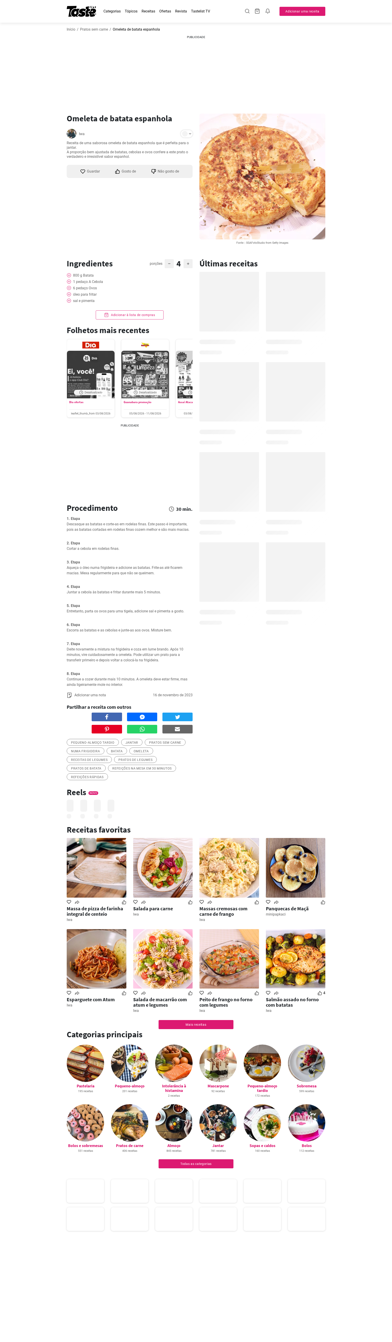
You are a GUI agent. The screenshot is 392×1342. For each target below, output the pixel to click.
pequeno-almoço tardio (93, 742)
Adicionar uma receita (302, 11)
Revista (181, 11)
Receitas (148, 11)
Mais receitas (196, 1024)
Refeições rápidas (87, 777)
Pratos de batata (86, 768)
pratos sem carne (165, 742)
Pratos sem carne (94, 29)
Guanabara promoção (137, 402)
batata (117, 751)
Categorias (112, 11)
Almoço (173, 1145)
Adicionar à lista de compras (132, 315)
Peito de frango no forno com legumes (225, 1002)
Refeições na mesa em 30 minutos (142, 768)
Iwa (82, 134)
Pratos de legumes (135, 760)
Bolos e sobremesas (85, 1145)
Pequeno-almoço (130, 1086)
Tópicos (131, 11)
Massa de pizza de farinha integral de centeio (95, 911)
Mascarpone (218, 1086)
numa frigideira (85, 751)
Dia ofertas (76, 402)
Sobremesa (306, 1086)
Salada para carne (153, 908)
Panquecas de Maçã (287, 908)
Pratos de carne (129, 1145)
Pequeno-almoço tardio (262, 1088)
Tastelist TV (200, 11)
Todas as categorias (196, 1164)
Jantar (131, 742)
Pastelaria (85, 1086)
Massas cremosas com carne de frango (223, 911)
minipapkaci (276, 914)
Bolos (307, 1145)
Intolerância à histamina (174, 1088)
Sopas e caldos (262, 1145)
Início (71, 29)
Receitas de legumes (89, 760)
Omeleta (141, 751)
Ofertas (165, 11)
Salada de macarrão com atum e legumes (160, 1002)
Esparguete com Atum (91, 999)
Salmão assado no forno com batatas (292, 1002)
